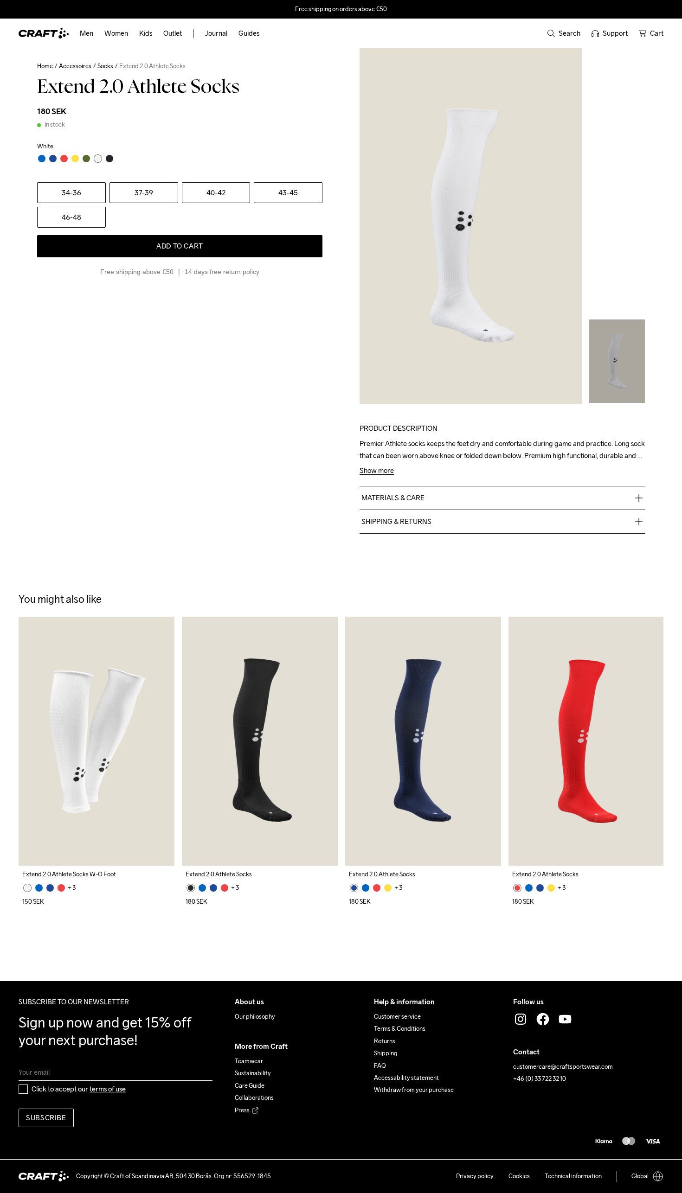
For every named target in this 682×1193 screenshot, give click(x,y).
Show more (377, 471)
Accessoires (75, 66)
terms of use (108, 1089)
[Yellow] (387, 888)
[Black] (191, 888)
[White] (27, 888)
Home (45, 66)
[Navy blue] (50, 888)
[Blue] (39, 888)
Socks (105, 66)
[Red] (61, 888)
